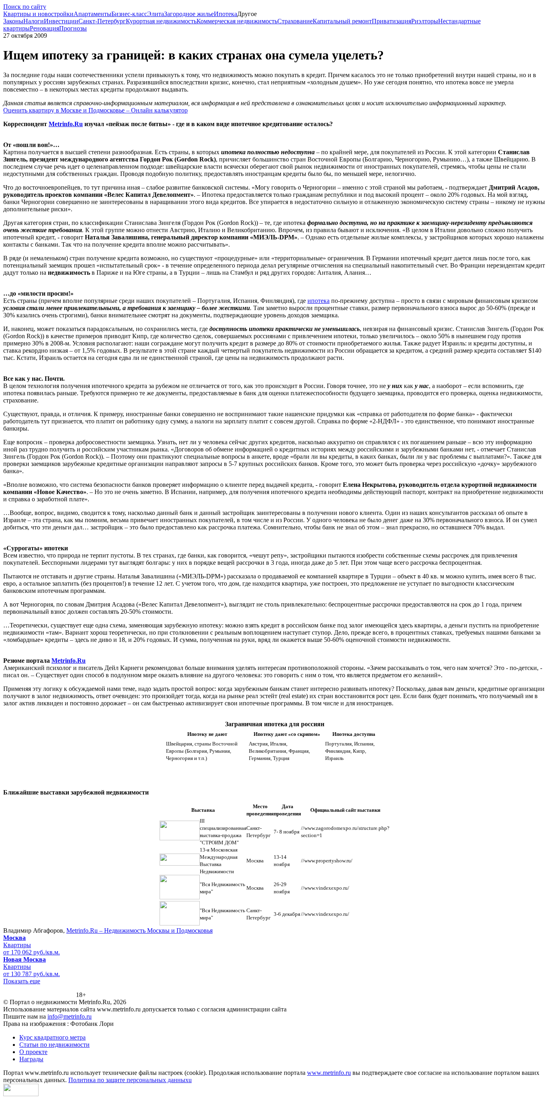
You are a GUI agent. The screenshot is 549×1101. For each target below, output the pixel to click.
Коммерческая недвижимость (237, 21)
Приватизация (391, 21)
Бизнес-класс (129, 13)
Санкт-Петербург (102, 21)
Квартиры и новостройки (38, 13)
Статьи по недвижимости (54, 1044)
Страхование (295, 21)
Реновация (44, 28)
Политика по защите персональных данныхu (130, 1079)
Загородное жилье (189, 13)
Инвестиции (61, 21)
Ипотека (225, 13)
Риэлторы (424, 21)
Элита (155, 13)
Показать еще (21, 981)
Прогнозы (73, 28)
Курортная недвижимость (161, 21)
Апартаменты (92, 13)
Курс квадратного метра (52, 1037)
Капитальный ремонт (342, 21)
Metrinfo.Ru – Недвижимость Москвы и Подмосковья (139, 930)
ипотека (318, 300)
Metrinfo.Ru (68, 660)
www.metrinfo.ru (329, 1072)
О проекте (33, 1051)
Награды (31, 1059)
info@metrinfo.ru (69, 1016)
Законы (13, 21)
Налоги (33, 21)
